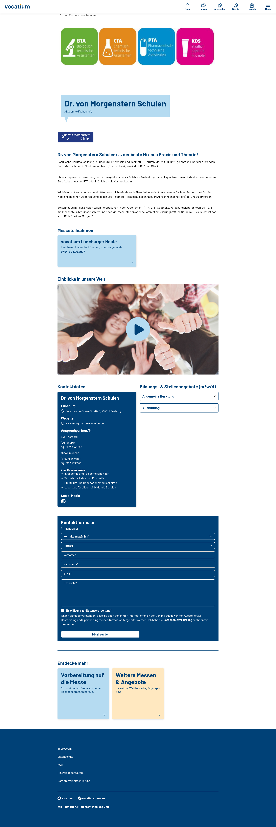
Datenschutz (65, 756)
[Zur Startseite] (19, 6)
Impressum (64, 748)
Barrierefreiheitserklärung (73, 780)
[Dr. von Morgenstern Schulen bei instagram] (63, 501)
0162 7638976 (73, 463)
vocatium (67, 798)
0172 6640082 (74, 447)
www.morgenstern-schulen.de (85, 423)
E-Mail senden (100, 634)
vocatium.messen (93, 798)
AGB (60, 764)
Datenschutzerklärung (177, 620)
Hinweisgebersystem (70, 772)
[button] (179, 396)
